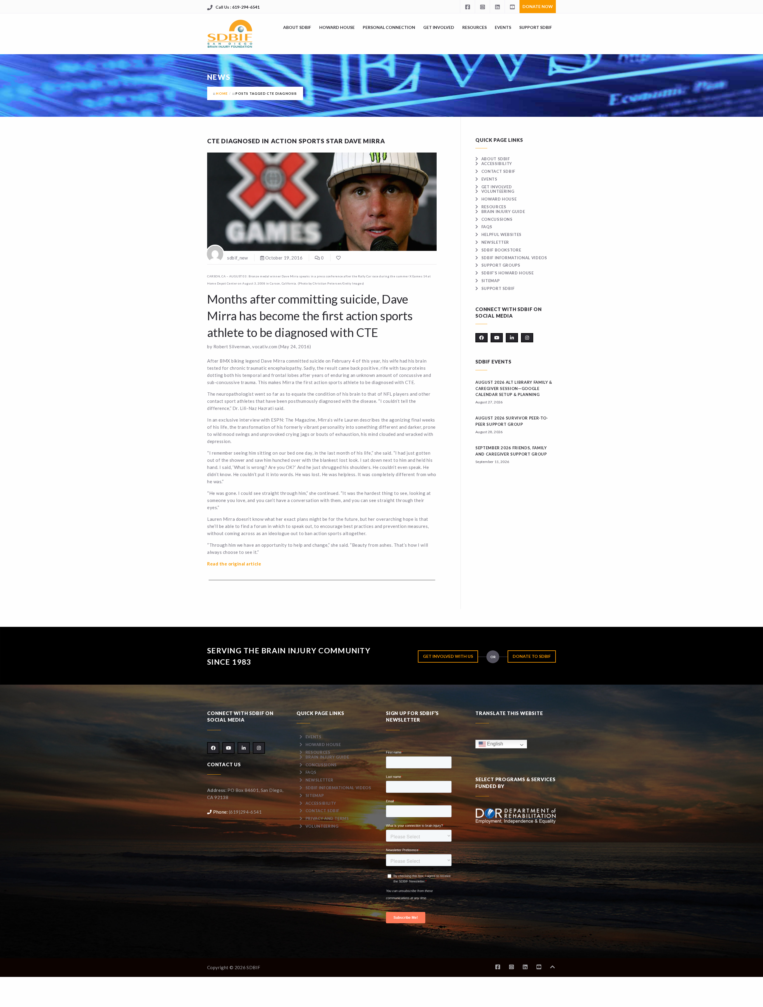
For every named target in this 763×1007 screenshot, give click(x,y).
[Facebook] (467, 6)
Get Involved (438, 27)
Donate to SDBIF (532, 656)
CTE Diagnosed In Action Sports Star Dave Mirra (296, 140)
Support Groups (500, 265)
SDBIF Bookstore (501, 250)
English (494, 743)
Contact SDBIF (498, 171)
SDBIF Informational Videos (514, 257)
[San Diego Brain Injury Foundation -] (230, 33)
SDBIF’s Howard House (507, 273)
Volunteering (497, 191)
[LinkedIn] (497, 6)
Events (503, 27)
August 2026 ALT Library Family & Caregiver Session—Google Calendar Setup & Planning (513, 388)
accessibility (496, 163)
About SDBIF (297, 27)
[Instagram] (482, 6)
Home (222, 93)
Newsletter (495, 242)
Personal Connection (389, 27)
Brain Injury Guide (503, 211)
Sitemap (490, 280)
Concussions (497, 219)
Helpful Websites (501, 234)
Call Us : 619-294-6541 (237, 7)
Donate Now (537, 6)
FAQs (486, 226)
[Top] (552, 967)
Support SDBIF (535, 27)
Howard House (337, 27)
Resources (474, 27)
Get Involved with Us (448, 656)
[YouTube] (512, 6)
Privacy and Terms (327, 818)
